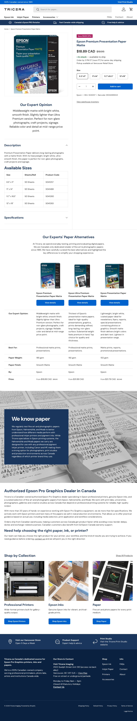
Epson (79, 95)
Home (6, 29)
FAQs (109, 17)
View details (50, 303)
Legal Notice (128, 711)
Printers (36, 17)
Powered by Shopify (28, 706)
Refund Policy (98, 706)
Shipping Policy (83, 706)
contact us (40, 539)
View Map (82, 673)
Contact (119, 17)
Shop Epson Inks (59, 621)
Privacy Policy (112, 706)
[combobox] (72, 9)
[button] (131, 9)
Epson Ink (9, 17)
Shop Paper (101, 621)
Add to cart (115, 86)
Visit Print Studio (125, 2)
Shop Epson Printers (16, 621)
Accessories (108, 679)
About (130, 17)
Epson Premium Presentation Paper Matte (25, 29)
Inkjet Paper (23, 17)
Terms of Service (127, 706)
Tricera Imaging (15, 706)
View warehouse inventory (88, 102)
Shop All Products (124, 555)
